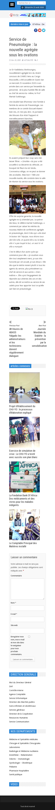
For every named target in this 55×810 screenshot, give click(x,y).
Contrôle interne (16, 690)
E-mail (14, 614)
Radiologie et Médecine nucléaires (23, 751)
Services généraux (17, 710)
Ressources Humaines (18, 718)
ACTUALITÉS (28, 60)
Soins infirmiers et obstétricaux (22, 706)
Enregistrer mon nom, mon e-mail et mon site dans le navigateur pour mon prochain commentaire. (17, 646)
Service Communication (19, 722)
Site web (14, 625)
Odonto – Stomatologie (19, 759)
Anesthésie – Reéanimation (20, 755)
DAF (11, 686)
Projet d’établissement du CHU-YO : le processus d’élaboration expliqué (22, 409)
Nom (13, 603)
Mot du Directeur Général (20, 682)
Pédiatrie (13, 767)
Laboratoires (14, 747)
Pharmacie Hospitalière (19, 771)
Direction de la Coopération (21, 714)
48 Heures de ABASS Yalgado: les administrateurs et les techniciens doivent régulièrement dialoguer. (16, 341)
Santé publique (15, 774)
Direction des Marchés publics (22, 702)
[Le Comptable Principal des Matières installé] (25, 524)
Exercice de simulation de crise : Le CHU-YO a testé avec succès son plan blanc (23, 454)
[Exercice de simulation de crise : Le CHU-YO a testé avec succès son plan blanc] (25, 432)
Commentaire (16, 576)
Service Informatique (18, 698)
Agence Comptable (17, 694)
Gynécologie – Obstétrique (20, 763)
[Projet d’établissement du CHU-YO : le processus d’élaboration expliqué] (25, 387)
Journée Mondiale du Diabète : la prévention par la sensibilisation (39, 336)
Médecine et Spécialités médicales (23, 739)
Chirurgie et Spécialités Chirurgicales (24, 743)
